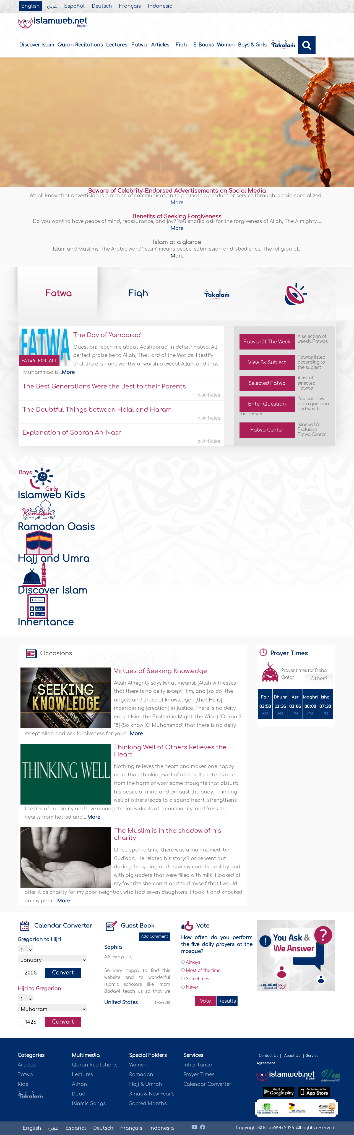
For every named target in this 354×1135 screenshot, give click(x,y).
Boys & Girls (252, 45)
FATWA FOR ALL (39, 360)
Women (226, 45)
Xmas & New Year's (151, 1094)
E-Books (203, 45)
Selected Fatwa (267, 383)
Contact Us (268, 1056)
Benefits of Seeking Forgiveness (177, 216)
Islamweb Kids (51, 495)
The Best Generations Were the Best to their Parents (104, 386)
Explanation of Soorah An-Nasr (71, 432)
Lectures (116, 45)
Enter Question (267, 404)
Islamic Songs (89, 1103)
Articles (160, 45)
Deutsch (102, 6)
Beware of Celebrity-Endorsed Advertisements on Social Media (177, 191)
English (30, 6)
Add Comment (154, 936)
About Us (292, 1056)
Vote (205, 1001)
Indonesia (160, 6)
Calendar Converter (63, 926)
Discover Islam (36, 45)
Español (74, 6)
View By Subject (267, 362)
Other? (318, 678)
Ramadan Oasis (56, 527)
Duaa (78, 1094)
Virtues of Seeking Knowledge (160, 671)
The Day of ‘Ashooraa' (107, 335)
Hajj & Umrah (145, 1084)
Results (227, 1001)
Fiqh (181, 45)
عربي (52, 6)
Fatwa (139, 45)
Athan (79, 1084)
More (177, 202)
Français (130, 6)
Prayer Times (198, 1074)
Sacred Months (148, 1103)
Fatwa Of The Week (267, 342)
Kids (23, 1084)
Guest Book (138, 926)
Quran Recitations (80, 45)
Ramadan (141, 1074)
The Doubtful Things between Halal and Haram (97, 409)
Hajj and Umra (54, 558)
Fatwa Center (267, 430)
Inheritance (46, 622)
